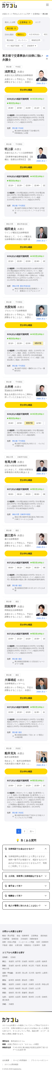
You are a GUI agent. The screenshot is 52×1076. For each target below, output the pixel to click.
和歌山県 (45, 984)
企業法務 (18, 945)
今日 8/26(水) (34, 34)
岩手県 (18, 961)
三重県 (31, 980)
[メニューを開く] (47, 4)
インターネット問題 (26, 942)
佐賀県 (18, 997)
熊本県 (31, 997)
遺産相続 (43, 936)
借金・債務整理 (23, 936)
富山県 (24, 973)
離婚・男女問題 (8, 936)
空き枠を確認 (26, 90)
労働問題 (5, 939)
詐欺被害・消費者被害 (29, 939)
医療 (44, 945)
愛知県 (24, 980)
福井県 (38, 973)
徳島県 (11, 993)
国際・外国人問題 (9, 942)
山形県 (37, 961)
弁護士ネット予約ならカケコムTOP (16, 14)
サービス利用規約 (20, 1060)
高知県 (31, 993)
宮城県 (24, 961)
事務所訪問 (35, 40)
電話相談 (10, 40)
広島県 (31, 989)
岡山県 (24, 989)
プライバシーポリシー (39, 1060)
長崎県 (24, 997)
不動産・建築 (7, 945)
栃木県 (18, 966)
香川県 (18, 993)
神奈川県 (5, 969)
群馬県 (24, 966)
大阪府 (24, 984)
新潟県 (18, 973)
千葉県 (37, 966)
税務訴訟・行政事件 (32, 945)
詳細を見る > (42, 83)
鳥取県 (11, 989)
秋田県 (31, 961)
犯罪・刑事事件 (42, 942)
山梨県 (44, 973)
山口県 (37, 989)
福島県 (44, 961)
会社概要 (5, 1060)
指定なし (20, 34)
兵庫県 (31, 984)
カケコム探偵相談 (11, 1064)
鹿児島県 (5, 1000)
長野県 (5, 976)
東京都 (44, 966)
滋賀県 (11, 984)
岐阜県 (11, 980)
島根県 (18, 989)
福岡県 (11, 997)
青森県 (11, 961)
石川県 (31, 973)
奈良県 (37, 984)
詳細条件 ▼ (31, 46)
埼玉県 (31, 966)
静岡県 (18, 980)
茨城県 (11, 966)
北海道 (13, 957)
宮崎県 (44, 997)
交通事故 (36, 14)
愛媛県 (24, 993)
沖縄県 (11, 1004)
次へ (32, 831)
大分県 (37, 997)
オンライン (22, 40)
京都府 (18, 984)
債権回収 (15, 939)
